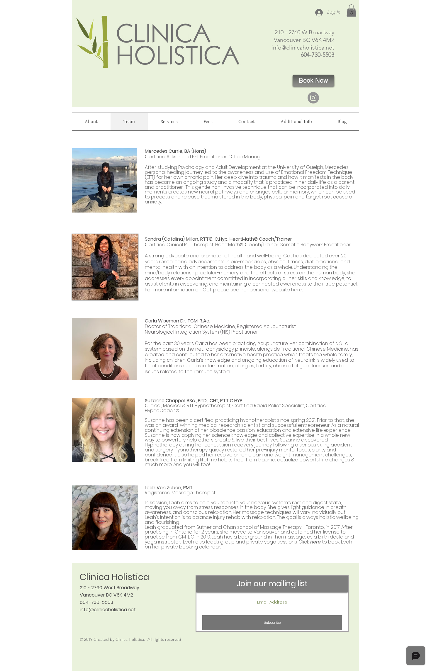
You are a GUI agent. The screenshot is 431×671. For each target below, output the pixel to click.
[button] (351, 10)
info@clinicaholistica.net (303, 47)
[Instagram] (313, 97)
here (296, 289)
